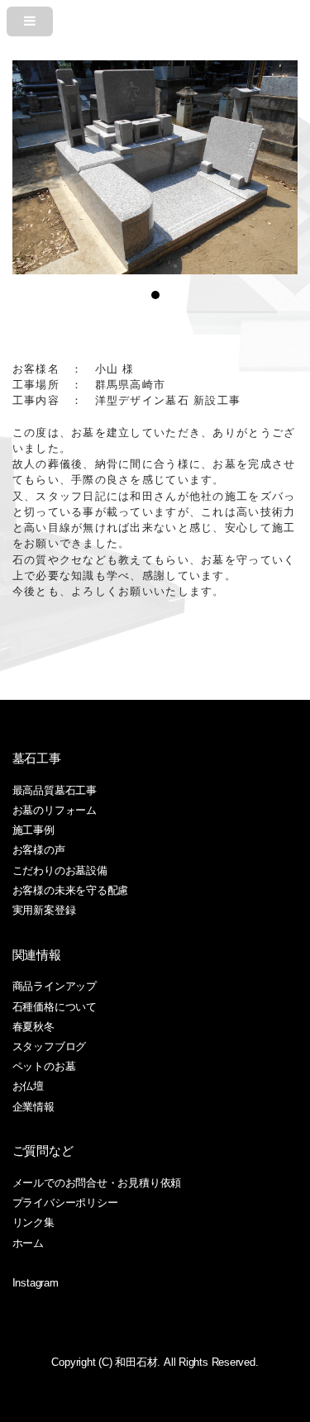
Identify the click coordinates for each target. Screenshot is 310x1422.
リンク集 (33, 1222)
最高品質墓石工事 (54, 790)
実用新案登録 (44, 910)
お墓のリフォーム (54, 810)
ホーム (28, 1243)
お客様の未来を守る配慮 (70, 890)
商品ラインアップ (54, 986)
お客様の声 (38, 850)
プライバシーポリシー (65, 1202)
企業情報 (33, 1107)
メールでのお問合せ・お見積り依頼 (96, 1183)
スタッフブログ (49, 1046)
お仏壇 (28, 1086)
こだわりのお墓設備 (59, 870)
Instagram (35, 1283)
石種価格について (54, 1007)
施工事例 (33, 830)
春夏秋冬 (33, 1026)
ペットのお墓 (44, 1066)
